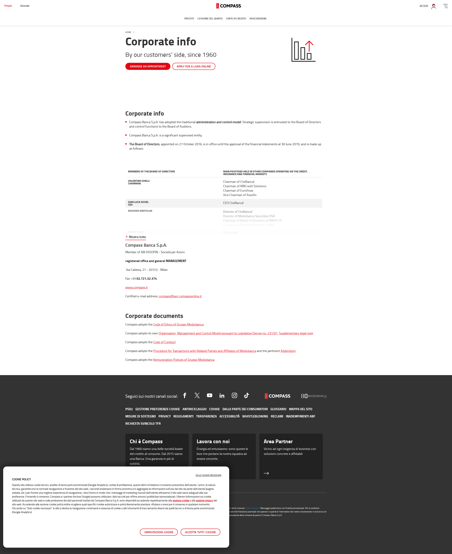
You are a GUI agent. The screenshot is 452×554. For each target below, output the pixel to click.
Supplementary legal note (296, 333)
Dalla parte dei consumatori (245, 409)
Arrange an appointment (148, 66)
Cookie (214, 409)
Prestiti (189, 18)
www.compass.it (136, 287)
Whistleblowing (255, 416)
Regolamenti (183, 416)
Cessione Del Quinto (210, 18)
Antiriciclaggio (195, 409)
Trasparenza (206, 416)
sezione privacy (204, 500)
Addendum (288, 351)
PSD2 (129, 409)
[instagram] (234, 395)
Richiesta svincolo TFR (143, 423)
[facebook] (185, 395)
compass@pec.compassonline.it (180, 296)
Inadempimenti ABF (300, 416)
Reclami (277, 416)
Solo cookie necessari (208, 475)
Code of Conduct (164, 342)
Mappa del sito (300, 409)
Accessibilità (229, 416)
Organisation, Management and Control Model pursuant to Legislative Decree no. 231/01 (218, 333)
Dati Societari (252, 508)
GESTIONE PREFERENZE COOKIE (157, 409)
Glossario (278, 409)
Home (128, 32)
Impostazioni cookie (158, 532)
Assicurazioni (257, 18)
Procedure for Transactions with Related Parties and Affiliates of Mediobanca (204, 351)
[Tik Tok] (246, 395)
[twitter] (197, 395)
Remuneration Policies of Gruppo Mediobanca (184, 359)
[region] (116, 507)
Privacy (165, 416)
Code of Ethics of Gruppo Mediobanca (178, 324)
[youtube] (209, 395)
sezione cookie (181, 500)
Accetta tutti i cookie (200, 532)
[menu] (445, 5)
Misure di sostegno (140, 416)
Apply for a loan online (194, 66)
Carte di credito (236, 18)
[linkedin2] (222, 395)
